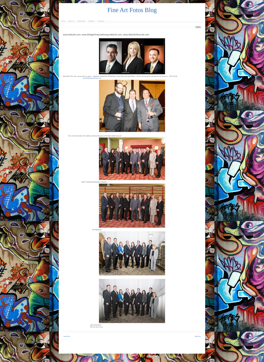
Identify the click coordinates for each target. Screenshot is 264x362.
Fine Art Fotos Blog (132, 10)
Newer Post (66, 336)
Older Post (198, 336)
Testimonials (81, 21)
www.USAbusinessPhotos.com (92, 78)
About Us (71, 21)
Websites (91, 21)
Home (63, 21)
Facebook (101, 21)
